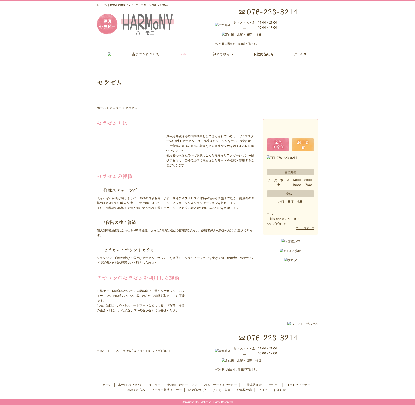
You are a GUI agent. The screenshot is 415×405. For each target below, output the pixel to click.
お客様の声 (244, 390)
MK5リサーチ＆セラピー (220, 385)
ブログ (262, 390)
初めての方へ (223, 54)
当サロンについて (146, 54)
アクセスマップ (305, 228)
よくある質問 (221, 390)
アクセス (300, 54)
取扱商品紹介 (263, 54)
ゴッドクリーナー (298, 385)
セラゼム (274, 385)
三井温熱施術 (252, 385)
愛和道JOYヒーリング (182, 385)
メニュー (186, 54)
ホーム (107, 385)
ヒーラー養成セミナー (167, 390)
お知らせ (280, 390)
